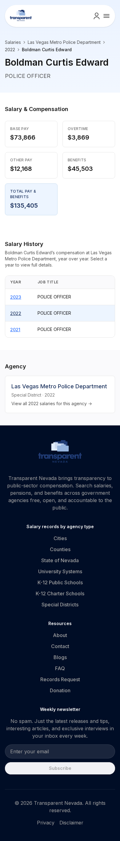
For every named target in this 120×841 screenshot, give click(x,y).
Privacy (45, 823)
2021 (15, 329)
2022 (15, 313)
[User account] (96, 16)
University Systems (60, 571)
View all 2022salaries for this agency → (51, 403)
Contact (60, 646)
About (60, 635)
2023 (15, 297)
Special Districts (60, 604)
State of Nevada (60, 560)
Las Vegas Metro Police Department (64, 42)
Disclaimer (71, 823)
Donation (60, 690)
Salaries (13, 42)
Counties (60, 549)
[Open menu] (106, 16)
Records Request (60, 679)
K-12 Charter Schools (60, 593)
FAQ (60, 668)
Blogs (60, 657)
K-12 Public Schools (60, 582)
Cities (60, 538)
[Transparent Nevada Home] (60, 452)
